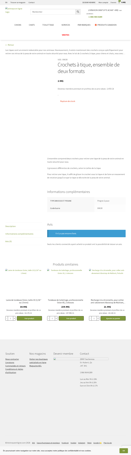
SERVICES (66, 25)
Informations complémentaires (19, 233)
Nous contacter (12, 359)
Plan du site (108, 443)
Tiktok (89, 443)
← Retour (9, 45)
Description (10, 226)
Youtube (73, 443)
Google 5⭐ (97, 443)
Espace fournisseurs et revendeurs (48, 443)
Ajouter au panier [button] (113, 318)
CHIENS (17, 25)
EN (6, 2)
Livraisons (9, 362)
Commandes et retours (15, 365)
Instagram (81, 443)
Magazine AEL (35, 365)
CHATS (32, 25)
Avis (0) (8, 241)
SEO (33, 443)
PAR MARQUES (84, 25)
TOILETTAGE (48, 25)
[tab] (23, 226)
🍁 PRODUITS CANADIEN (106, 25)
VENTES (65, 35)
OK (124, 450)
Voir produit (29, 318)
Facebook (65, 443)
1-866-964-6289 (95, 16)
